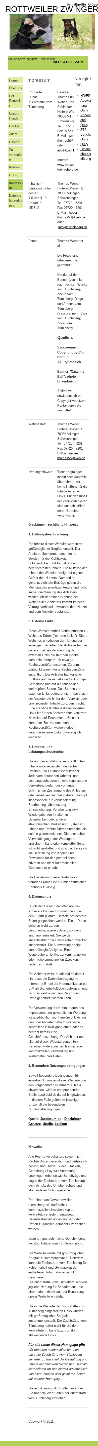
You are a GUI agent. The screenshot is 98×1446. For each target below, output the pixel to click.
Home (13, 80)
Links (13, 175)
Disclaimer (72, 1119)
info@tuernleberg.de (71, 150)
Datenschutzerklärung (15, 200)
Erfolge (14, 126)
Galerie (14, 142)
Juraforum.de (50, 1119)
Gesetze (34, 1124)
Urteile (48, 1124)
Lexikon (61, 1124)
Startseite (31, 58)
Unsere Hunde (14, 116)
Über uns (15, 88)
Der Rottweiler (15, 100)
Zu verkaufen (15, 154)
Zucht (13, 134)
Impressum (16, 185)
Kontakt (14, 167)
